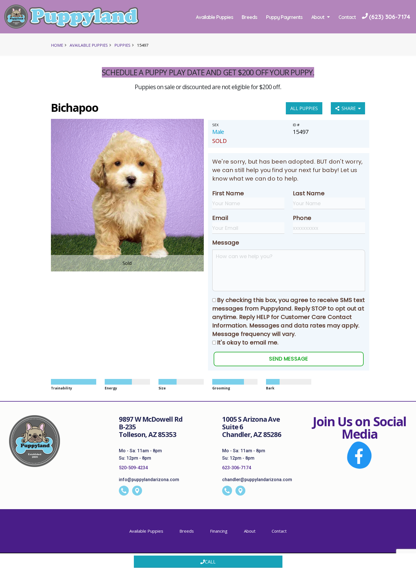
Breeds (249, 17)
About (317, 17)
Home (57, 45)
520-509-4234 (133, 467)
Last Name (309, 193)
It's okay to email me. (247, 342)
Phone (302, 218)
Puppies (122, 45)
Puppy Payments (284, 17)
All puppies (304, 108)
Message (225, 243)
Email (220, 218)
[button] (406, 563)
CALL (210, 562)
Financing (219, 531)
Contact (347, 17)
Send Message (288, 358)
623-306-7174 (236, 467)
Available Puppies (214, 17)
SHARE (350, 108)
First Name (228, 193)
